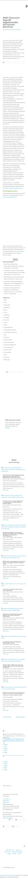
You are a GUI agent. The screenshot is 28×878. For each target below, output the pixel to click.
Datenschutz (7, 852)
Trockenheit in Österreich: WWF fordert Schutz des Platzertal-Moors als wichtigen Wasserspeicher (14, 272)
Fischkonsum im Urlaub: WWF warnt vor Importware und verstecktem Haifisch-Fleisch (13, 502)
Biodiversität (7, 305)
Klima (5, 322)
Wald (5, 354)
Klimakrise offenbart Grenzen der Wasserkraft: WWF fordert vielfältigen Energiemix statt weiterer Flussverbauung (13, 534)
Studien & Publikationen (10, 344)
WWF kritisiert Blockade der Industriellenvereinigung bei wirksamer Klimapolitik (14, 266)
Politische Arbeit (8, 340)
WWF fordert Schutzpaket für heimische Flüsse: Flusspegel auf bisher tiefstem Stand (14, 563)
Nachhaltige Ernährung (10, 330)
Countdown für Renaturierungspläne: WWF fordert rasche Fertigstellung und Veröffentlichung (13, 283)
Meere (5, 325)
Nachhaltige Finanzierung (10, 332)
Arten (5, 302)
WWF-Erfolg (7, 359)
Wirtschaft (6, 357)
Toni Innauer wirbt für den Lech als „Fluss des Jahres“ (12, 589)
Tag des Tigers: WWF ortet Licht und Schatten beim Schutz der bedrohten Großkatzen (13, 666)
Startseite (2, 875)
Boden (5, 310)
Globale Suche (20, 251)
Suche (19, 853)
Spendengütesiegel (7, 818)
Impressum (18, 850)
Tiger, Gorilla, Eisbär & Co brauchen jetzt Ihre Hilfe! (14, 390)
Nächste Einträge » (20, 717)
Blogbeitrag (7, 307)
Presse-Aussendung (15, 29)
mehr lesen (6, 490)
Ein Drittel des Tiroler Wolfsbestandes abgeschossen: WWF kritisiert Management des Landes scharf (13, 476)
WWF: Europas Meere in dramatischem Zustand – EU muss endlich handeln (14, 693)
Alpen (5, 300)
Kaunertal (6, 320)
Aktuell (9, 853)
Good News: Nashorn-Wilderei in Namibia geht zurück (12, 642)
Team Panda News (8, 347)
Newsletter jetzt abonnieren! (14, 740)
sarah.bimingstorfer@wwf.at (10, 197)
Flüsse (5, 312)
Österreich (6, 337)
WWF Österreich (10, 850)
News (5, 335)
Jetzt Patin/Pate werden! (14, 414)
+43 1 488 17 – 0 (7, 799)
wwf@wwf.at (6, 800)
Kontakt (14, 853)
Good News (7, 315)
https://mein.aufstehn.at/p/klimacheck (12, 188)
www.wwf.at (6, 802)
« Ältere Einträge (7, 717)
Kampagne (6, 317)
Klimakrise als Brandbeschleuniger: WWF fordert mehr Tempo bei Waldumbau (13, 615)
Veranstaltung (7, 352)
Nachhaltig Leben (8, 327)
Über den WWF (7, 349)
